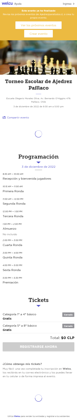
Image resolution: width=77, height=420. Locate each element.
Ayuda (17, 3)
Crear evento (38, 33)
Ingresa (67, 3)
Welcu (7, 3)
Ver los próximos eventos (38, 25)
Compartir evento (18, 117)
